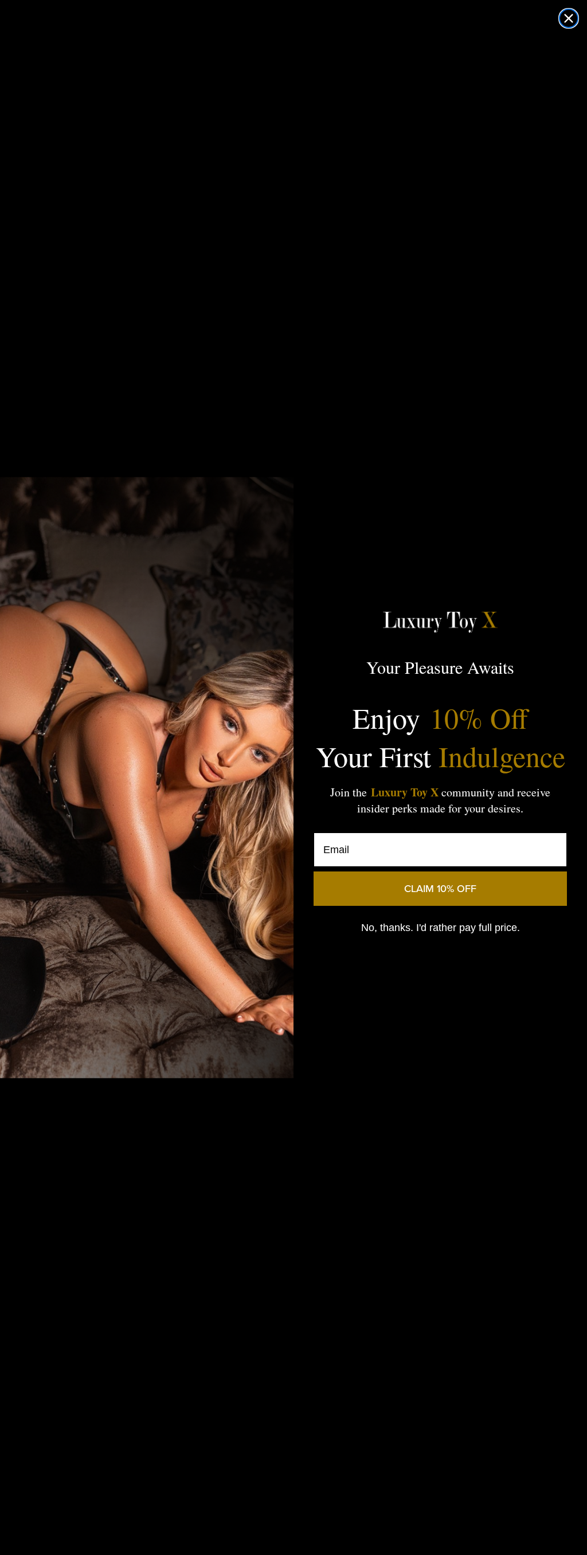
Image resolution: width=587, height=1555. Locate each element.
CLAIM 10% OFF (440, 888)
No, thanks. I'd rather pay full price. (440, 927)
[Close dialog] (568, 18)
